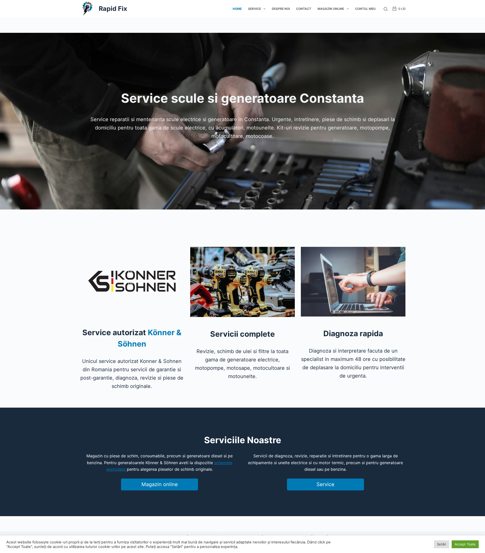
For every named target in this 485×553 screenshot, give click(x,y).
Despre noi (281, 9)
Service (254, 9)
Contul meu (365, 9)
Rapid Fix (113, 8)
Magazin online (331, 9)
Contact (303, 9)
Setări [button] (441, 544)
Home (237, 9)
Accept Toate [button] (465, 544)
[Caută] (385, 9)
